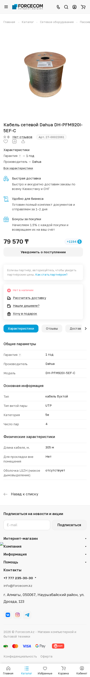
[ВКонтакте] (7, 614)
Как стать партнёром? (51, 274)
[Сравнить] (14, 141)
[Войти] (74, 7)
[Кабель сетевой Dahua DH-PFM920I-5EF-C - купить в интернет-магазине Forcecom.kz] (45, 73)
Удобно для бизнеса (27, 198)
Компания (12, 546)
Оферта (46, 656)
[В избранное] (5, 141)
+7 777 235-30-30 (18, 578)
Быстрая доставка (26, 178)
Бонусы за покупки (26, 219)
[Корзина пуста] (83, 7)
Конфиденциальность (20, 656)
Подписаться (69, 525)
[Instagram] (17, 614)
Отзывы (52, 328)
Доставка (77, 328)
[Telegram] (27, 614)
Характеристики (21, 328)
